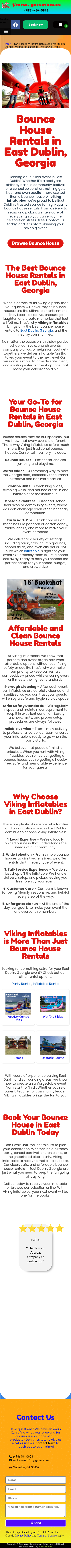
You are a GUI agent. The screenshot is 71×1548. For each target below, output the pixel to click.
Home (7, 43)
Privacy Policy (23, 1535)
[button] (10, 600)
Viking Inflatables (36, 5)
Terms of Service (47, 1535)
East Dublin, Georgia (36, 330)
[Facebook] (15, 24)
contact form (45, 1443)
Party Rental (21, 983)
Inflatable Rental (46, 983)
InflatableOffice (45, 1546)
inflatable (32, 551)
